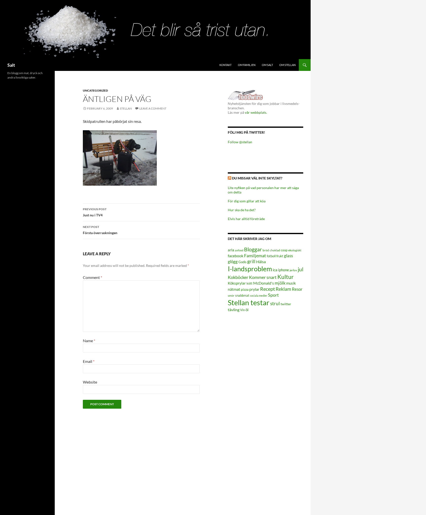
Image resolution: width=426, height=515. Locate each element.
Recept (267, 289)
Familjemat (255, 255)
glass (288, 255)
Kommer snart (263, 277)
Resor (297, 289)
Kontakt (225, 64)
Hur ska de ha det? (242, 210)
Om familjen (246, 64)
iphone (283, 270)
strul (275, 303)
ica (275, 269)
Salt (11, 65)
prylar (254, 289)
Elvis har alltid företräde (246, 219)
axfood (239, 250)
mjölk (280, 283)
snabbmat (242, 295)
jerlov (293, 270)
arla (231, 250)
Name (89, 340)
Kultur (285, 277)
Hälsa (261, 261)
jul (300, 269)
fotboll (271, 256)
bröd (266, 250)
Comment (92, 277)
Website (90, 382)
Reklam (283, 289)
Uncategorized (95, 90)
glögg (233, 261)
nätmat (234, 289)
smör (231, 295)
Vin (242, 310)
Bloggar (253, 249)
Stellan (126, 108)
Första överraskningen (100, 230)
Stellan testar (248, 302)
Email (88, 361)
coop (284, 250)
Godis (242, 262)
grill (251, 261)
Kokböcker (238, 277)
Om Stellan (287, 64)
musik (291, 283)
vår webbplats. (256, 112)
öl (247, 309)
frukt (279, 256)
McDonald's (263, 283)
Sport (273, 295)
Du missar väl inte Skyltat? (257, 178)
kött (249, 283)
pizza (244, 289)
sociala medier (258, 295)
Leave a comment (152, 108)
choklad (275, 250)
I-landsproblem (250, 269)
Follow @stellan (240, 142)
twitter (286, 304)
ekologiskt (294, 250)
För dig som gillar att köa (247, 201)
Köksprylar (237, 283)
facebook (235, 255)
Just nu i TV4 (94, 212)
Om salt (267, 64)
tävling (233, 309)
